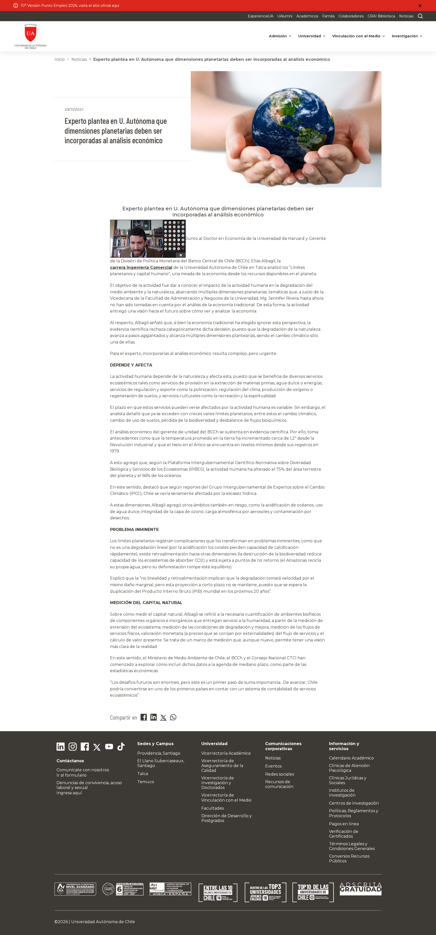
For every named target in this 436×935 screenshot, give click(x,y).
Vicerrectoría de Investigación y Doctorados (217, 783)
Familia (328, 16)
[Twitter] (97, 747)
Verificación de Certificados (343, 834)
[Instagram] (73, 747)
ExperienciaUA (260, 16)
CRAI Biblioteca (381, 16)
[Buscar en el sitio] (419, 16)
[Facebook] (85, 747)
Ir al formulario (72, 775)
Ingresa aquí (69, 792)
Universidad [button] (309, 36)
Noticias (406, 16)
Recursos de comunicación (279, 784)
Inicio (59, 59)
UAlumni (284, 16)
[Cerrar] (420, 6)
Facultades (212, 808)
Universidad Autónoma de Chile (103, 921)
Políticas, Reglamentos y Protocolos (353, 813)
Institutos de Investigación (342, 793)
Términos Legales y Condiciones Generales (352, 846)
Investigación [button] (405, 36)
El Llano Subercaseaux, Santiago (160, 763)
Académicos (307, 16)
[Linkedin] (61, 747)
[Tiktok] (121, 747)
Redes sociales (279, 774)
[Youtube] (109, 747)
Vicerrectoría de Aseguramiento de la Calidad (222, 765)
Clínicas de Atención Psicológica (349, 768)
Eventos (273, 766)
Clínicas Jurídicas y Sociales (347, 780)
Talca (142, 773)
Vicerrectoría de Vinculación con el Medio (226, 797)
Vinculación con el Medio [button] (356, 36)
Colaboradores (351, 16)
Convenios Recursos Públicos (349, 858)
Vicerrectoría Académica (226, 753)
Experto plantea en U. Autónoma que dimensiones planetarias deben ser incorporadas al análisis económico (211, 59)
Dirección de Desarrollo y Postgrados (226, 818)
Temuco (145, 781)
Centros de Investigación (354, 803)
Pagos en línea (344, 823)
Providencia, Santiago (158, 753)
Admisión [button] (278, 36)
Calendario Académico (351, 758)
